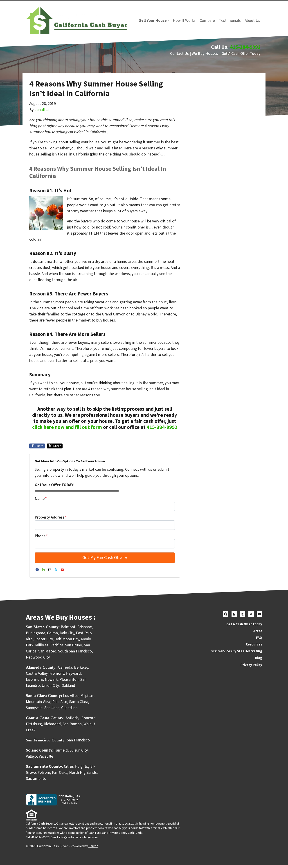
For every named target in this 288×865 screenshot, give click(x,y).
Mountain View (38, 702)
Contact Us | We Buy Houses (194, 53)
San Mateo (47, 651)
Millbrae (41, 645)
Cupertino (69, 708)
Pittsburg (34, 724)
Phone (41, 536)
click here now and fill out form (67, 427)
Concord (88, 718)
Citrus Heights (76, 766)
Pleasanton (69, 679)
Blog (258, 657)
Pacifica (56, 645)
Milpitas (87, 696)
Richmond (52, 724)
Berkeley (81, 667)
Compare (207, 20)
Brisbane (84, 627)
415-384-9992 (245, 47)
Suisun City (79, 750)
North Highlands (83, 772)
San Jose (51, 708)
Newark (51, 679)
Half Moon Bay (66, 639)
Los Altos (71, 696)
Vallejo (31, 756)
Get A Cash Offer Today (241, 53)
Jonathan (42, 110)
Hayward (73, 673)
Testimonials (230, 20)
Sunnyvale (34, 708)
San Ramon (72, 724)
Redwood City (38, 657)
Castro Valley (36, 673)
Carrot (93, 846)
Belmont (68, 627)
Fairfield (61, 750)
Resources (254, 644)
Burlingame (35, 633)
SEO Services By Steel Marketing (236, 651)
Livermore (34, 679)
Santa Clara (78, 702)
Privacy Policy (251, 664)
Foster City (43, 639)
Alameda (65, 667)
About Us (252, 20)
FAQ (259, 637)
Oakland (68, 685)
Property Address (51, 517)
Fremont (56, 673)
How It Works (184, 20)
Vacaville (46, 756)
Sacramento (36, 778)
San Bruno (73, 645)
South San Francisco (75, 651)
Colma (52, 633)
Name (41, 498)
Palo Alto (59, 702)
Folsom (44, 772)
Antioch (72, 718)
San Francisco (79, 740)
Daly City (67, 633)
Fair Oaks (59, 772)
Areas (257, 630)
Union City (50, 685)
